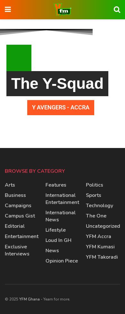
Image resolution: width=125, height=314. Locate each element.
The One (96, 215)
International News (61, 216)
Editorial (15, 226)
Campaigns (18, 205)
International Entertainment (62, 199)
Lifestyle (56, 230)
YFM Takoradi (102, 257)
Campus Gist (20, 215)
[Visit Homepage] (62, 9)
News (52, 250)
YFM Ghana (29, 299)
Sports (93, 195)
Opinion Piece (62, 260)
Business (15, 195)
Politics (94, 185)
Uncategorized (103, 226)
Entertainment (21, 236)
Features (56, 185)
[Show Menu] (8, 9)
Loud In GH (58, 240)
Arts (10, 185)
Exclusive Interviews (17, 250)
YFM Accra (98, 236)
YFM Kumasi (100, 246)
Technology (99, 205)
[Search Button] (117, 9)
